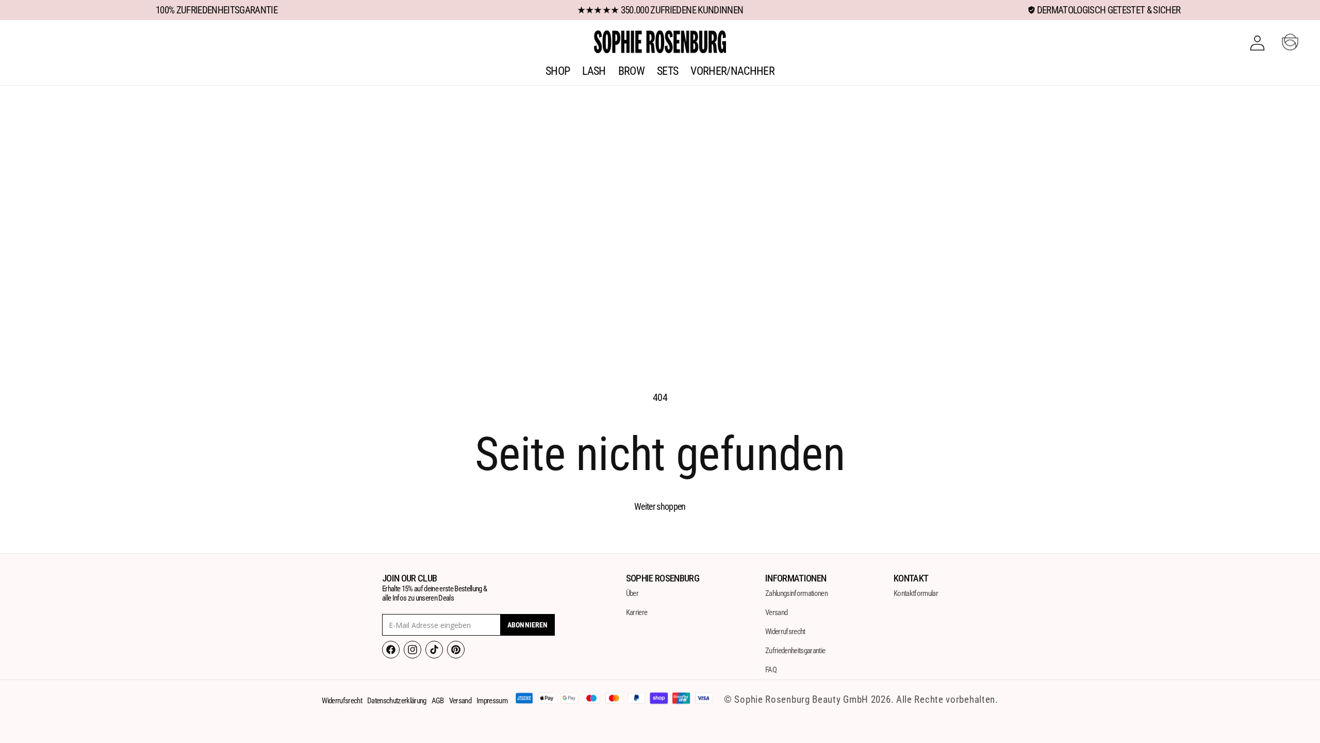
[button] (1290, 41)
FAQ (771, 669)
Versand (776, 612)
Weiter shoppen (660, 506)
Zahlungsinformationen (796, 593)
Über (632, 593)
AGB (438, 700)
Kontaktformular (916, 593)
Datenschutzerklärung (396, 700)
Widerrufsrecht (785, 631)
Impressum (491, 700)
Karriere (637, 612)
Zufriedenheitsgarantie (795, 650)
